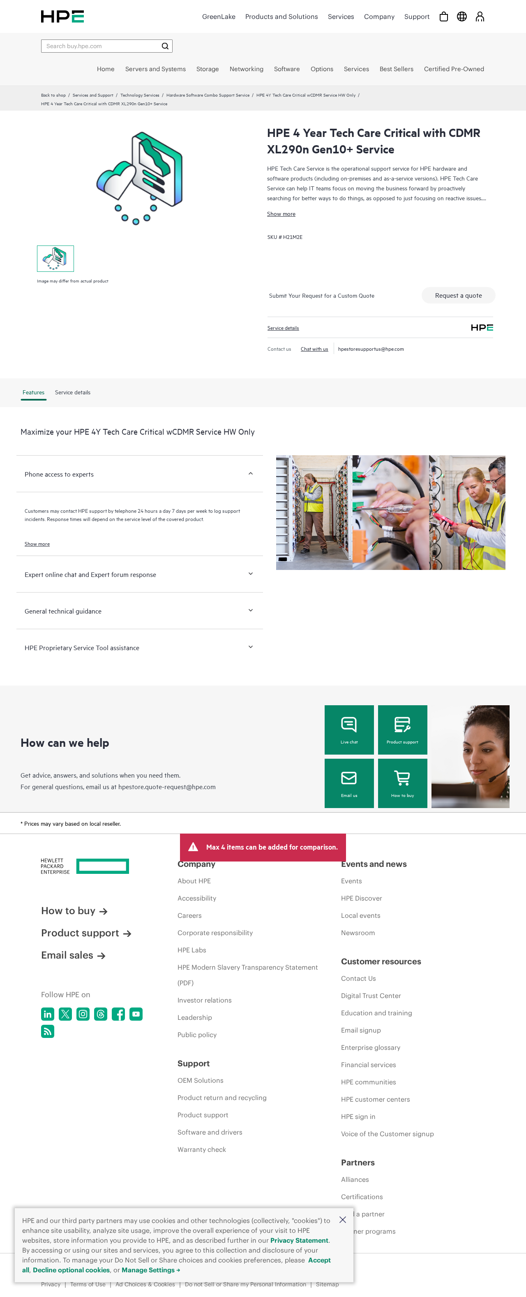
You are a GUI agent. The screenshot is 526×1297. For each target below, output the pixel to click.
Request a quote (458, 294)
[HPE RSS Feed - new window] (47, 1031)
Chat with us (314, 348)
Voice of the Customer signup (387, 1134)
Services (341, 16)
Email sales (67, 955)
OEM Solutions (201, 1080)
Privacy (50, 1284)
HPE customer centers (375, 1099)
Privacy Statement (299, 1240)
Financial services (368, 1065)
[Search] (165, 46)
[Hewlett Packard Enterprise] (62, 16)
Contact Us (358, 978)
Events (351, 881)
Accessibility (197, 898)
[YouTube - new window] (136, 1014)
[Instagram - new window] (83, 1014)
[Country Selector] (462, 16)
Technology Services (139, 94)
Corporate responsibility (215, 933)
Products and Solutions (281, 16)
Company (379, 16)
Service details (283, 327)
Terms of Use (88, 1284)
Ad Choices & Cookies (145, 1284)
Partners (358, 1162)
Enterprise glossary (370, 1047)
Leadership (195, 1017)
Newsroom (358, 933)
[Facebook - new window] (118, 1014)
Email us (349, 795)
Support (417, 16)
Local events (361, 915)
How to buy (402, 795)
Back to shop (53, 94)
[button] (342, 1220)
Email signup (361, 1030)
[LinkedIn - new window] (47, 1014)
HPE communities (368, 1082)
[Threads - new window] (100, 1014)
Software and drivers (210, 1132)
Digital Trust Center (371, 995)
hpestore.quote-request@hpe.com (167, 786)
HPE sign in (358, 1116)
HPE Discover (361, 898)
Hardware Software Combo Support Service (207, 94)
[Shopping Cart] (444, 16)
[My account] (480, 16)
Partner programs (368, 1231)
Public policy (197, 1035)
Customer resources (381, 961)
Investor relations (205, 1000)
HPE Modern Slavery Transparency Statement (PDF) (248, 975)
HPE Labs (192, 950)
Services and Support (93, 94)
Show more (281, 213)
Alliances (355, 1179)
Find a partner (363, 1214)
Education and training (376, 1013)
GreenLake (218, 16)
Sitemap (327, 1284)
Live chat (349, 741)
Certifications (362, 1197)
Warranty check (202, 1149)
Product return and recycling (222, 1097)
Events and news (374, 864)
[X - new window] (65, 1014)
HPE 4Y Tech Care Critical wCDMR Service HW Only (305, 94)
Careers (190, 915)
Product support (402, 741)
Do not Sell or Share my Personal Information (245, 1284)
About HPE (194, 881)
